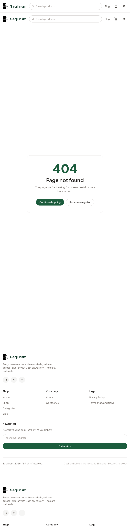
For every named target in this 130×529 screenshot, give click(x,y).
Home (6, 397)
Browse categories (80, 202)
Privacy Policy (97, 397)
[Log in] (124, 6)
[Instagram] (14, 380)
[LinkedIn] (6, 380)
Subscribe (65, 446)
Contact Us (52, 402)
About (49, 397)
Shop (6, 402)
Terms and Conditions (101, 402)
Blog (107, 6)
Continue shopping (50, 202)
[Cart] (115, 6)
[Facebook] (22, 380)
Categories (9, 408)
